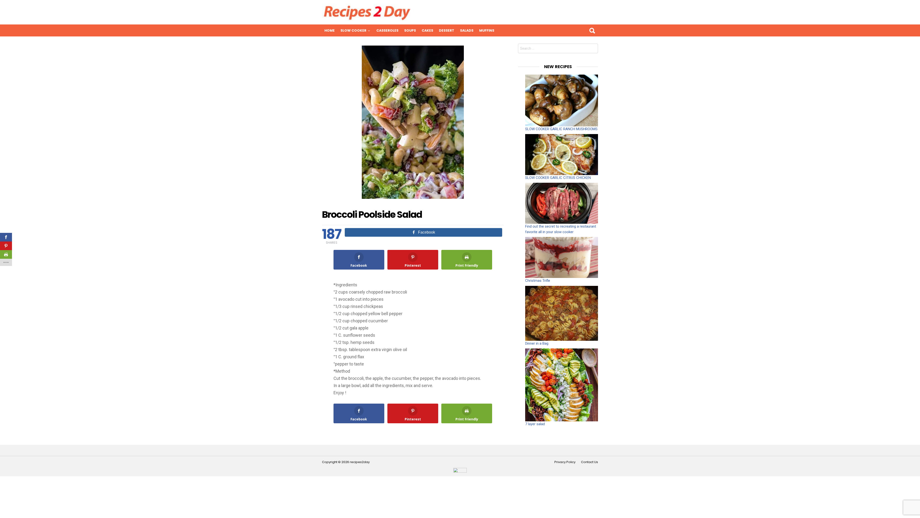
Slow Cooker (353, 30)
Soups (410, 30)
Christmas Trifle (537, 280)
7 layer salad (535, 424)
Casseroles (387, 30)
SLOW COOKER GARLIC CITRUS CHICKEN (558, 178)
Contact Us (589, 462)
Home (329, 30)
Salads (466, 30)
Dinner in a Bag (536, 343)
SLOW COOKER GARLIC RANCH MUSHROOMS (561, 129)
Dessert (446, 30)
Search (592, 30)
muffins (486, 30)
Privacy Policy (564, 462)
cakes (427, 30)
